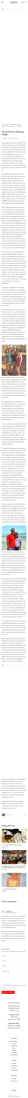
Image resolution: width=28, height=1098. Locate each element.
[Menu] (2, 2)
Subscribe (14, 1078)
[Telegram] (21, 1032)
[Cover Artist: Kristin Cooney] (14, 880)
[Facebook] (6, 1032)
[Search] (25, 2)
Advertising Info (14, 1070)
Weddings (14, 1050)
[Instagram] (14, 1032)
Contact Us (14, 1081)
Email (4, 961)
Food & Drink (14, 1046)
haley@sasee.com (14, 1010)
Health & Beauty (14, 1041)
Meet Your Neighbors (8, 126)
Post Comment (8, 992)
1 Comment (19, 126)
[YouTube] (18, 1032)
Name (4, 956)
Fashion (14, 1043)
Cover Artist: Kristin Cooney (9, 889)
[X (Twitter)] (10, 1032)
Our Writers (14, 1065)
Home (14, 1048)
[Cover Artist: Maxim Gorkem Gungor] (14, 836)
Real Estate (14, 1052)
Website (4, 966)
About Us (14, 1063)
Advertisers (14, 1068)
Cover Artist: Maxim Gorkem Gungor (11, 845)
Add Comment (6, 971)
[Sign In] (22, 2)
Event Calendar (14, 1055)
